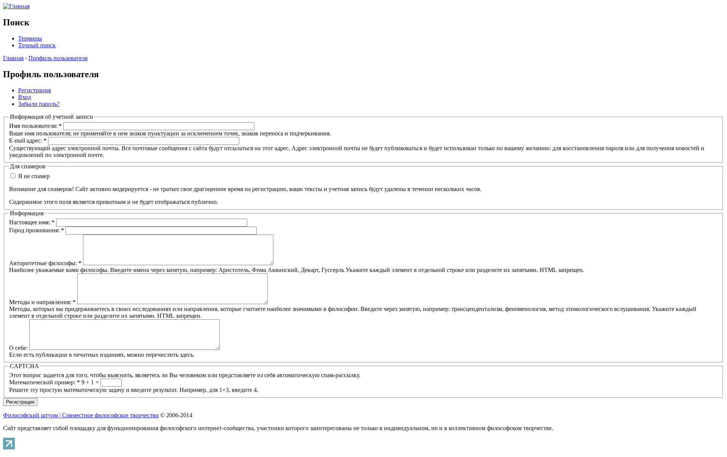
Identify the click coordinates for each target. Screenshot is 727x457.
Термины (30, 38)
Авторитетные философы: (45, 263)
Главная (13, 58)
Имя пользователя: (35, 126)
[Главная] (16, 6)
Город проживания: (36, 230)
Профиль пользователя (57, 58)
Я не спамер (33, 176)
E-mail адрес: (28, 140)
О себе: (19, 348)
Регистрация (34, 90)
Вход (24, 97)
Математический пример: (44, 382)
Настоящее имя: (32, 222)
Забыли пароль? (38, 104)
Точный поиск (37, 45)
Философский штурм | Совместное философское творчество (81, 415)
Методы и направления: (42, 302)
